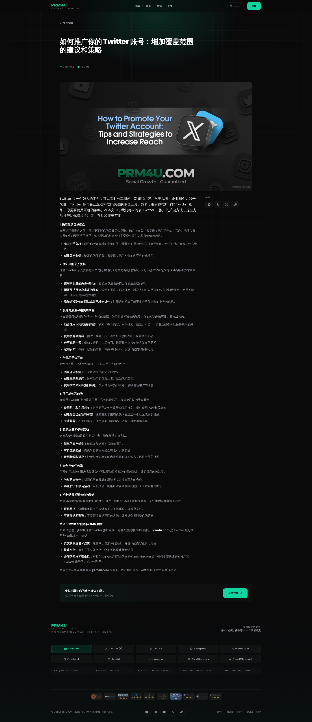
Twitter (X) (115, 648)
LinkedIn (157, 659)
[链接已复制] (235, 204)
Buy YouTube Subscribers (155, 670)
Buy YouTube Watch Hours (240, 670)
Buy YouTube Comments (197, 670)
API (170, 6)
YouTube (73, 648)
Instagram (242, 648)
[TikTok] (181, 712)
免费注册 (233, 593)
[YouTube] (164, 712)
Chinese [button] (235, 6)
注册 (254, 6)
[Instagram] (155, 712)
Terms (219, 712)
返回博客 (68, 23)
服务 (148, 6)
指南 (159, 6)
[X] (226, 204)
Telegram (200, 648)
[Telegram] (209, 204)
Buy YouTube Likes (108, 670)
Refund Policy (253, 712)
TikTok (157, 648)
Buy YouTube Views (67, 670)
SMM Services (200, 659)
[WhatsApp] (217, 204)
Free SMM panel (242, 659)
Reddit (115, 659)
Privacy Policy (234, 712)
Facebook (73, 659)
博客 (137, 6)
